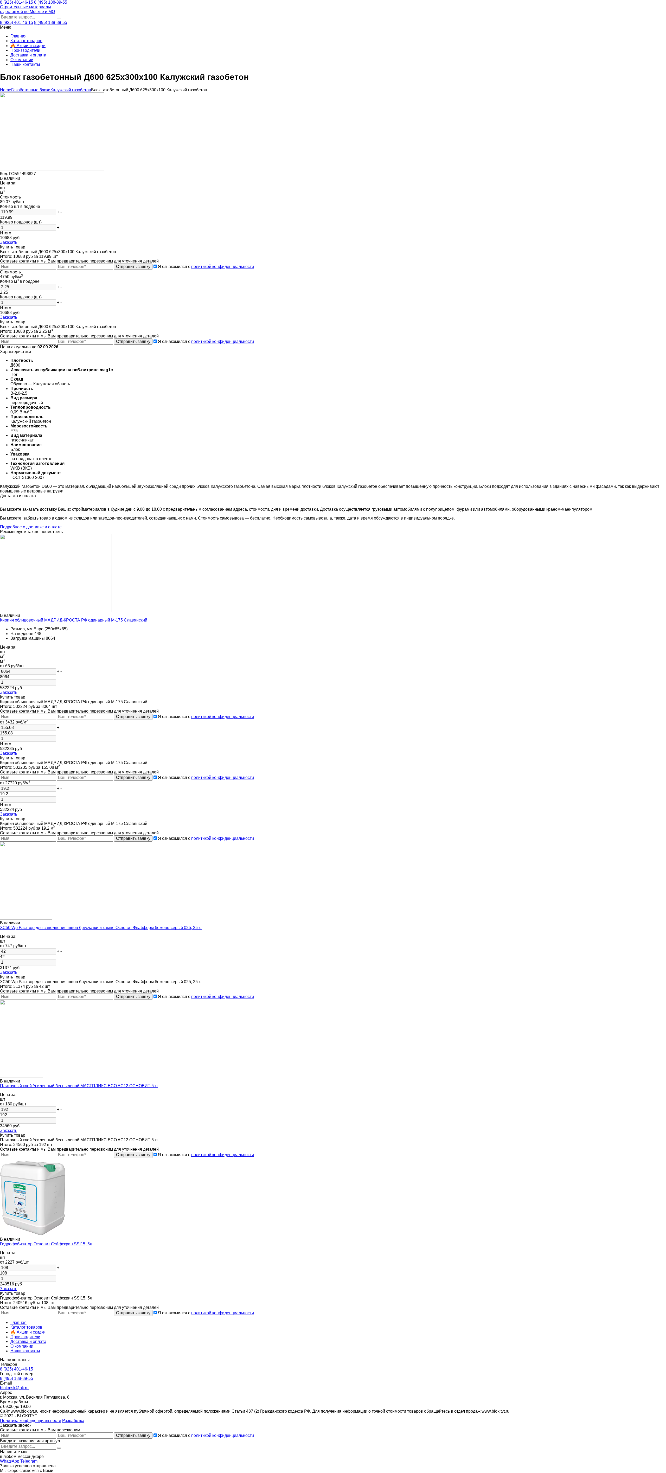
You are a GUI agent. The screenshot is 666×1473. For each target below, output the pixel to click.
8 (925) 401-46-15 (16, 2)
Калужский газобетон (70, 90)
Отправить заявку (133, 266)
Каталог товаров (26, 41)
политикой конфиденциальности (222, 266)
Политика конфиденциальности (30, 1420)
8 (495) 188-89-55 (50, 2)
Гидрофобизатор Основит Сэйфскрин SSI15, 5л (46, 1244)
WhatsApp (9, 1461)
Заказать (8, 242)
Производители (25, 50)
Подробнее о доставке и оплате (31, 527)
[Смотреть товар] (56, 611)
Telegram (28, 1461)
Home (5, 90)
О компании (21, 59)
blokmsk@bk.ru (14, 1388)
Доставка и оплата (28, 55)
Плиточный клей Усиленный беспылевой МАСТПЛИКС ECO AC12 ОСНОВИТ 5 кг (79, 1086)
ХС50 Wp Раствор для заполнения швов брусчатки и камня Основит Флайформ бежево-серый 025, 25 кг (101, 927)
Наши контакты (25, 64)
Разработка (73, 1420)
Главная (18, 36)
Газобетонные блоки (30, 90)
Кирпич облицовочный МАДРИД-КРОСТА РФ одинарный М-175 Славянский (73, 620)
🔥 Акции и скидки (28, 45)
